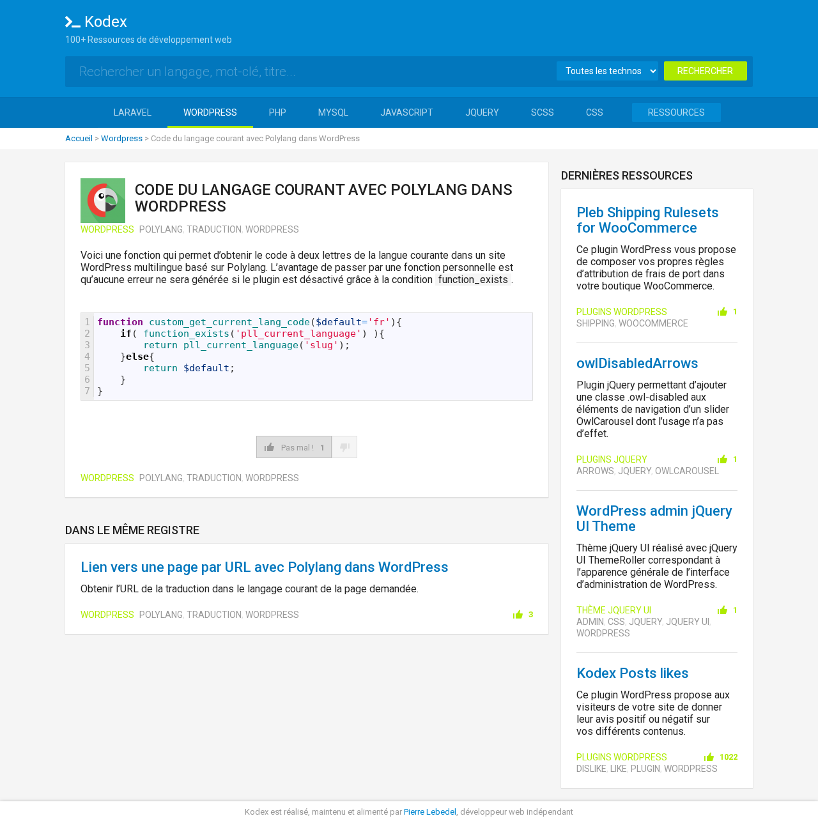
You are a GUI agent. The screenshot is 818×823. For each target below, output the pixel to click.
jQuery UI (687, 622)
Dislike (591, 769)
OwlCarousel (687, 471)
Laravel (132, 112)
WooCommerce (653, 323)
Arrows (595, 471)
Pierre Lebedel (430, 812)
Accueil (79, 138)
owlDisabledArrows (637, 363)
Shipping (595, 323)
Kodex (105, 22)
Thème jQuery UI (613, 610)
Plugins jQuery (611, 459)
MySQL (333, 112)
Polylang (161, 229)
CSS (594, 112)
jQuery (482, 112)
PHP (277, 112)
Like (618, 769)
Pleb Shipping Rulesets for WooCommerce (647, 220)
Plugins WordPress (621, 312)
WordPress (210, 112)
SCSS (542, 112)
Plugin (645, 769)
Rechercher (705, 71)
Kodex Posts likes (632, 673)
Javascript (406, 112)
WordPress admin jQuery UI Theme (654, 518)
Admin (590, 622)
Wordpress (122, 138)
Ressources (676, 112)
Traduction (214, 229)
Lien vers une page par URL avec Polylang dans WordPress (265, 567)
